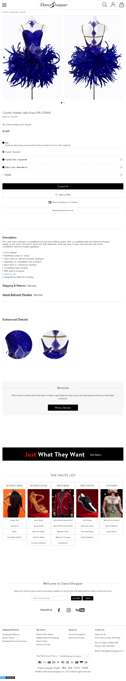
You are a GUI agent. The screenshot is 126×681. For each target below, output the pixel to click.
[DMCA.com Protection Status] (7, 677)
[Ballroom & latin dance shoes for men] (87, 503)
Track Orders (41, 641)
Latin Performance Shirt (63, 520)
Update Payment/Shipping (47, 637)
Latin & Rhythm (111, 526)
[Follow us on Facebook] (59, 610)
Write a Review (63, 407)
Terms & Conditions (77, 634)
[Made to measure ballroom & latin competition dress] (112, 503)
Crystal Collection (38, 543)
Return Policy (8, 637)
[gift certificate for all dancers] (63, 453)
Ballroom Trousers (63, 537)
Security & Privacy (77, 637)
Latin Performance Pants (63, 526)
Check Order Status (44, 634)
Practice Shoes (39, 537)
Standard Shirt (63, 531)
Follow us (46, 609)
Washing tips (10, 274)
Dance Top (14, 520)
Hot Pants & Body (14, 537)
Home (5, 12)
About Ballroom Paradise (17, 295)
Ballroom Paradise (10, 116)
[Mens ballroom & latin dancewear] (63, 503)
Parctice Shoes (87, 531)
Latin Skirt (14, 526)
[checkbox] (62, 210)
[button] (6, 59)
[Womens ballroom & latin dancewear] (14, 503)
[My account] (113, 5)
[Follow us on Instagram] (68, 610)
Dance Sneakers (87, 537)
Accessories (63, 543)
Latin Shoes (38, 520)
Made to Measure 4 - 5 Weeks (65, 202)
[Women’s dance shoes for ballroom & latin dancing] (39, 503)
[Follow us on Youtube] (80, 610)
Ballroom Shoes (38, 531)
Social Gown (111, 531)
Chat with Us (100, 634)
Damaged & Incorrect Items (14, 641)
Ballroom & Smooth (111, 520)
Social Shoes (39, 526)
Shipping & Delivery (10, 634)
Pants (14, 531)
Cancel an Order (43, 644)
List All (22, 12)
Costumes (14, 12)
